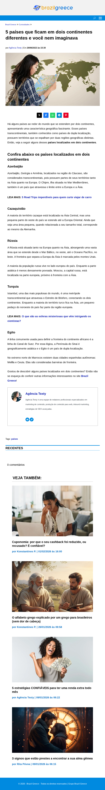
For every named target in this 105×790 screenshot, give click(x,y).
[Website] (32, 419)
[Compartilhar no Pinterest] (66, 115)
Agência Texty (15, 48)
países (14, 439)
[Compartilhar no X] (39, 115)
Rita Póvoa (23, 764)
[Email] (27, 419)
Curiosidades (24, 24)
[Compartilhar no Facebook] (46, 115)
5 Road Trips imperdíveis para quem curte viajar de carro (57, 197)
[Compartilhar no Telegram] (59, 115)
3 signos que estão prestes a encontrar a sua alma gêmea (52, 758)
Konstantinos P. (26, 551)
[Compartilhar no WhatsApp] (52, 115)
